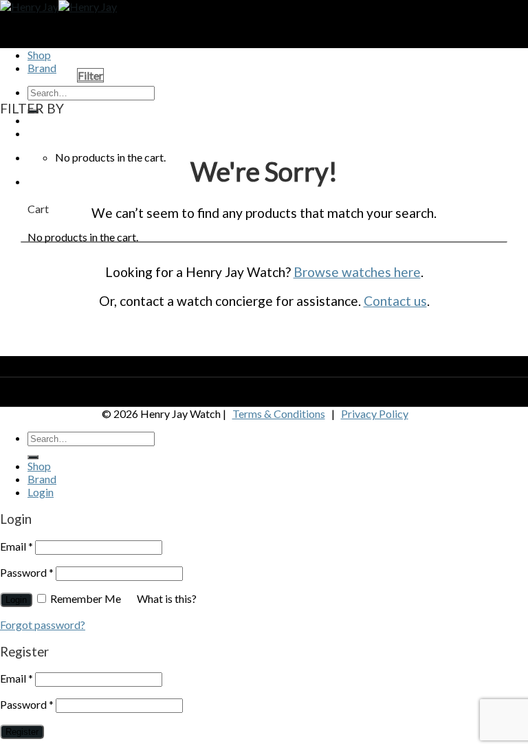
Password (27, 572)
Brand (42, 478)
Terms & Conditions (278, 413)
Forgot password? (42, 624)
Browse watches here (357, 272)
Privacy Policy (374, 413)
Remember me (85, 598)
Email (16, 546)
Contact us (395, 301)
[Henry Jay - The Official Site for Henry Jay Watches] (58, 6)
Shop (39, 54)
